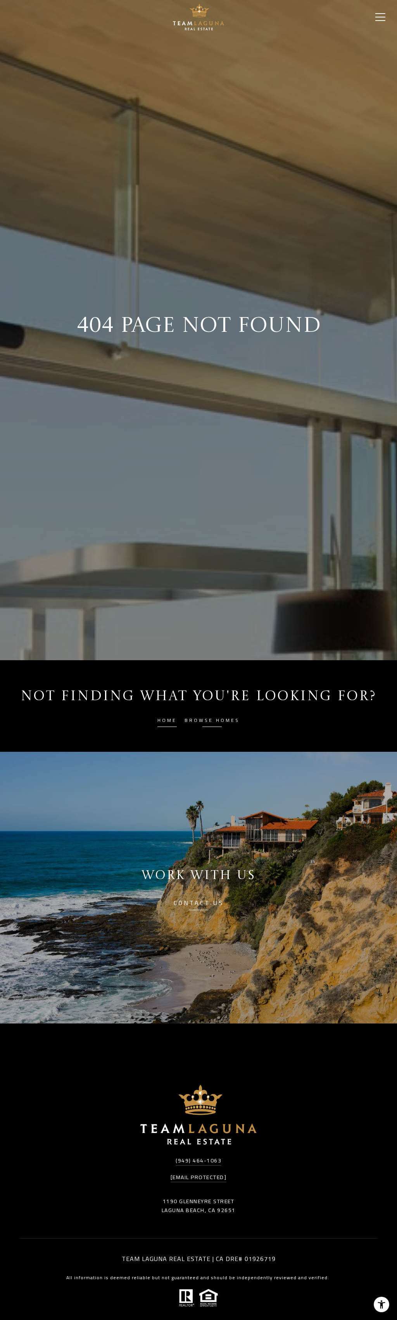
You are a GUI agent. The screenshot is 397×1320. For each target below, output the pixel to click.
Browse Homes (212, 721)
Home (167, 721)
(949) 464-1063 (198, 1160)
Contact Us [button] (199, 904)
